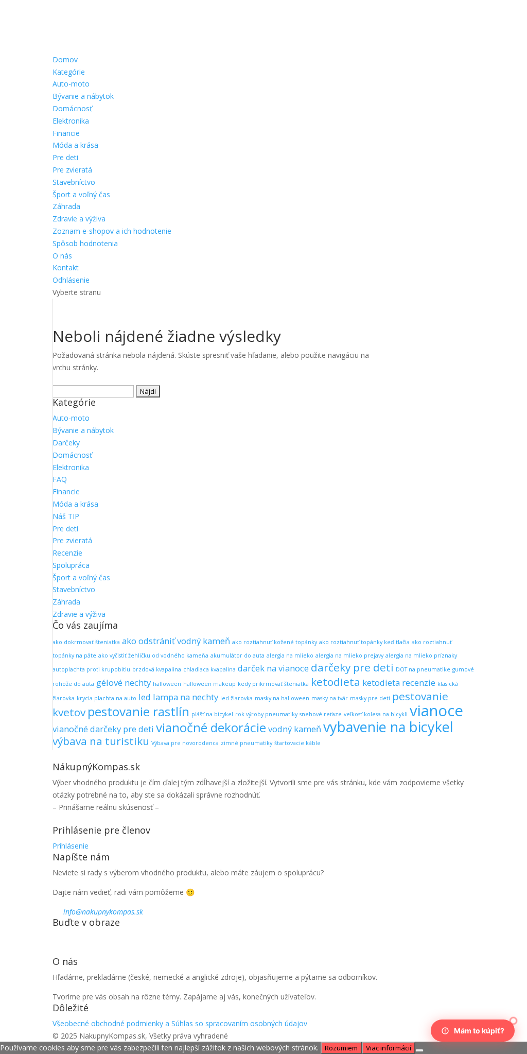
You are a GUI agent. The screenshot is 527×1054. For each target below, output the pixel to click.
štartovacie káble (297, 743)
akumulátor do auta (237, 655)
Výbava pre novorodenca (185, 743)
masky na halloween (282, 698)
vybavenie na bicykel (388, 726)
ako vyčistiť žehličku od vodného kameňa (153, 655)
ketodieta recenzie (398, 682)
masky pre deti (370, 698)
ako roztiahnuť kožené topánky (274, 642)
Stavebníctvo (73, 182)
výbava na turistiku (100, 741)
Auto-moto (71, 84)
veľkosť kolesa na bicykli (376, 714)
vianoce (436, 710)
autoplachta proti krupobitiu (91, 669)
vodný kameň (294, 729)
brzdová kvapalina (156, 669)
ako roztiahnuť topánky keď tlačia (364, 642)
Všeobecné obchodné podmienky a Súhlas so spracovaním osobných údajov (179, 1023)
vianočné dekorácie (211, 727)
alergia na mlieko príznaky (421, 655)
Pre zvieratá (72, 170)
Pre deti (65, 157)
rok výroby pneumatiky (266, 714)
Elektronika (70, 121)
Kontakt (65, 267)
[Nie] (419, 1050)
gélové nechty (123, 682)
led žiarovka (236, 698)
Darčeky (66, 442)
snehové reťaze (321, 714)
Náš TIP (65, 516)
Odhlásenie (71, 280)
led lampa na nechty (178, 697)
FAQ (59, 479)
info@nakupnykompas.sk (103, 912)
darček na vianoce (273, 668)
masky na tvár (329, 698)
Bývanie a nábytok (83, 96)
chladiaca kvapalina (209, 669)
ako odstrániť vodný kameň (176, 641)
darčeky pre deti (352, 667)
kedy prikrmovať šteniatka (273, 683)
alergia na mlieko (290, 655)
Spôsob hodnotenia (85, 243)
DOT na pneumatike (423, 669)
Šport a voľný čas (81, 194)
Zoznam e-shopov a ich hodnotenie (111, 231)
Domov (65, 59)
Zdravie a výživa (79, 218)
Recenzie (67, 553)
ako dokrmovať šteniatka (86, 642)
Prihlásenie (70, 846)
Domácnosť (72, 108)
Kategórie (68, 72)
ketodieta (335, 682)
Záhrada (66, 206)
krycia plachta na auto (106, 698)
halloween (167, 683)
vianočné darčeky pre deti (103, 729)
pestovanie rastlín (138, 711)
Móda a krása (75, 145)
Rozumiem (341, 1047)
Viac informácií (388, 1047)
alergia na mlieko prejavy (349, 655)
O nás (62, 256)
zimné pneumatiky (246, 743)
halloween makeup (209, 683)
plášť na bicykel (212, 714)
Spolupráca (71, 565)
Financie (66, 133)
